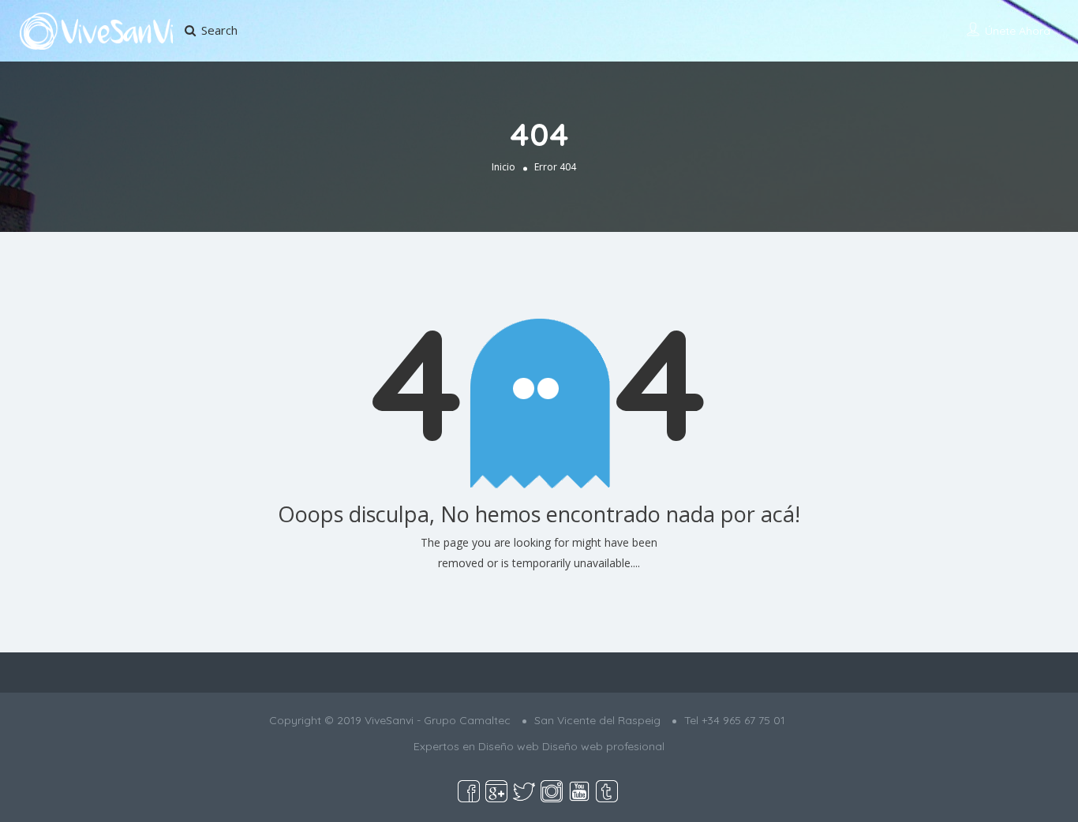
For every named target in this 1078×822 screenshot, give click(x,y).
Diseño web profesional (603, 746)
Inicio (503, 166)
